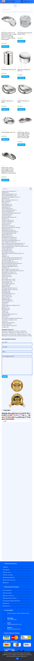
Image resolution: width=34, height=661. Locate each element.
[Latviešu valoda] (29, 415)
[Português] (19, 417)
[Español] (5, 419)
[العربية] (5, 413)
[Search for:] (31, 1)
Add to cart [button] (5, 46)
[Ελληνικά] (7, 415)
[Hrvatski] (15, 413)
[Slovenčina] (29, 417)
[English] (23, 413)
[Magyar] (9, 415)
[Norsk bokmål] (13, 417)
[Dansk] (19, 413)
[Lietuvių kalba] (3, 417)
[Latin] (27, 415)
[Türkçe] (11, 419)
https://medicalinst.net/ (14, 629)
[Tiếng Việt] (13, 419)
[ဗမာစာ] (11, 417)
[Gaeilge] (15, 415)
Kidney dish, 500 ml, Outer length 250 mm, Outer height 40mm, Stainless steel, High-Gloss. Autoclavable (23, 135)
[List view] (18, 5)
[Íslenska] (11, 415)
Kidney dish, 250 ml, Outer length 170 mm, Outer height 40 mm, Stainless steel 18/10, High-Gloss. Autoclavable (8, 170)
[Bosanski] (7, 413)
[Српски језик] (27, 417)
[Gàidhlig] (25, 417)
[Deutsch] (5, 415)
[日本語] (19, 415)
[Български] (11, 413)
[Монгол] (9, 417)
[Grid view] (15, 5)
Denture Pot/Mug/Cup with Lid (23, 70)
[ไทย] (9, 419)
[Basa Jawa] (21, 415)
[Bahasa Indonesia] (13, 415)
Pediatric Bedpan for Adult (7, 101)
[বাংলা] (9, 413)
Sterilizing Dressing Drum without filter (24, 33)
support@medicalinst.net (14, 624)
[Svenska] (7, 419)
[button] (11, 15)
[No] (32, 656)
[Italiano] (17, 415)
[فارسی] (15, 417)
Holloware (3, 31)
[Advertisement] (17, 491)
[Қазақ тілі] (23, 415)
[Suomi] (29, 413)
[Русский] (23, 417)
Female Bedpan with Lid (8, 132)
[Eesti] (25, 413)
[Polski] (17, 417)
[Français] (3, 415)
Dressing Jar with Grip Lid (8, 69)
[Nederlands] (21, 413)
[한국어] (25, 415)
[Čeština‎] (17, 413)
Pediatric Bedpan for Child (23, 101)
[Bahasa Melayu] (7, 417)
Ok (17, 658)
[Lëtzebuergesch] (5, 417)
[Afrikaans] (3, 413)
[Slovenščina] (3, 419)
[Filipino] (27, 413)
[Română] (21, 417)
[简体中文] (13, 413)
